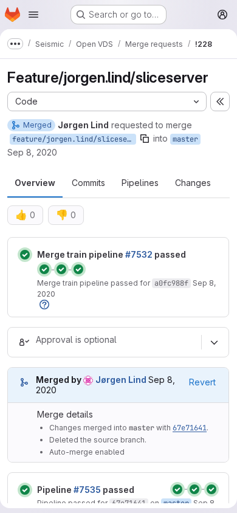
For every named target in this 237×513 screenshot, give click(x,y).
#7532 (139, 254)
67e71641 (190, 428)
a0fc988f (171, 283)
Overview (35, 182)
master (185, 139)
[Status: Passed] (25, 254)
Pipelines (140, 182)
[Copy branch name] (144, 138)
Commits (88, 182)
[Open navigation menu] (33, 14)
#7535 (87, 489)
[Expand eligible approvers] (214, 342)
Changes (193, 182)
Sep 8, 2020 (32, 152)
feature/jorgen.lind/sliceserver (74, 139)
